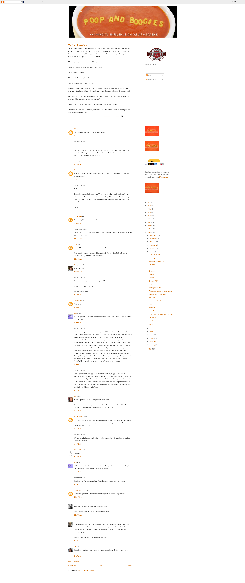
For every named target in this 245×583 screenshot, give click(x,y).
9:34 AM (77, 179)
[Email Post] (122, 116)
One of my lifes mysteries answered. (161, 314)
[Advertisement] (152, 105)
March (152, 338)
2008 (149, 225)
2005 (149, 349)
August (152, 248)
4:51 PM (77, 429)
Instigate (152, 264)
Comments (152, 79)
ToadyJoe (77, 265)
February (153, 341)
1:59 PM (77, 295)
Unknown (77, 300)
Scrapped (152, 271)
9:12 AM (77, 164)
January (152, 345)
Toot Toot (152, 297)
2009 (149, 222)
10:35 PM (78, 497)
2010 (149, 219)
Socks (151, 324)
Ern (75, 546)
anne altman (78, 449)
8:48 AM (77, 135)
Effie (75, 244)
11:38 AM (78, 259)
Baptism (152, 307)
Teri (75, 313)
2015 (149, 202)
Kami (76, 503)
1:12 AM (77, 541)
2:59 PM (77, 307)
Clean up (152, 258)
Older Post (128, 565)
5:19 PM (77, 444)
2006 (149, 232)
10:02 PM (78, 484)
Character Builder (80, 490)
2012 (149, 212)
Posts (150, 75)
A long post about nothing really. (160, 291)
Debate (151, 274)
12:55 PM (78, 271)
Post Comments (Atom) (86, 570)
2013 (149, 209)
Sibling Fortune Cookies (157, 294)
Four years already (155, 301)
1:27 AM (77, 556)
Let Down (152, 317)
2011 (149, 215)
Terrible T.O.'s (153, 281)
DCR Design (163, 177)
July (151, 251)
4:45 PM (77, 411)
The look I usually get (78, 45)
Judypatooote (78, 416)
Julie (75, 170)
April (152, 335)
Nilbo (76, 129)
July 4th (152, 321)
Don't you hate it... (155, 254)
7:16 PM (77, 472)
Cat (75, 520)
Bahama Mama (154, 268)
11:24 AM (78, 238)
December (153, 235)
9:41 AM (77, 210)
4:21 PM (77, 390)
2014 (149, 205)
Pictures (151, 277)
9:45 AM (77, 223)
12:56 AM (78, 515)
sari (75, 396)
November (153, 238)
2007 (149, 229)
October (152, 241)
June (151, 328)
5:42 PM (77, 456)
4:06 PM (77, 364)
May (151, 331)
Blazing (151, 284)
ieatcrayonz (78, 216)
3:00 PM (77, 322)
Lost (150, 304)
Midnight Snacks (155, 287)
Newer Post (72, 565)
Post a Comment (73, 561)
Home (100, 565)
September (153, 245)
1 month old (153, 311)
